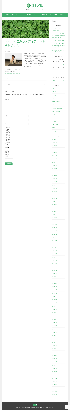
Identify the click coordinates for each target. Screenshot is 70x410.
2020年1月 (54, 289)
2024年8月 (54, 181)
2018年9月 (54, 342)
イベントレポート (56, 111)
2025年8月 (54, 158)
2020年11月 (54, 267)
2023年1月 (54, 211)
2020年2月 (54, 286)
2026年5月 (54, 139)
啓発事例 (54, 121)
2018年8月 (54, 345)
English (62, 14)
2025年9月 (54, 155)
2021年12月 (55, 234)
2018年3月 (54, 361)
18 (53, 74)
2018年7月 (54, 348)
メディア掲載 (11, 78)
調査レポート (55, 127)
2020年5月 (54, 276)
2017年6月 (54, 391)
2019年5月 (54, 316)
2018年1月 (54, 368)
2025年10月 (55, 152)
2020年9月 (54, 273)
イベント (54, 114)
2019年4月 (54, 319)
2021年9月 (54, 244)
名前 (6, 116)
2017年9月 (54, 381)
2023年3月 (54, 204)
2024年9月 (54, 178)
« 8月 (54, 80)
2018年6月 (54, 352)
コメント (7, 99)
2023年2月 (54, 208)
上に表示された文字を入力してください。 (7, 154)
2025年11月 (54, 149)
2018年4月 (54, 358)
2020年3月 (54, 283)
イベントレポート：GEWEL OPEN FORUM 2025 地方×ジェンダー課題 (58, 45)
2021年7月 (54, 250)
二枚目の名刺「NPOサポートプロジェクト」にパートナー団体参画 (14, 84)
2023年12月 (55, 198)
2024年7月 (54, 185)
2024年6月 (54, 188)
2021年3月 (54, 260)
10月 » (64, 80)
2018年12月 (55, 332)
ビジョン (22, 14)
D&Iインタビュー (56, 101)
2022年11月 (54, 214)
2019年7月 (54, 309)
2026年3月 (54, 142)
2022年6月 (54, 224)
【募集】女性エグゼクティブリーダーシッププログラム (36, 84)
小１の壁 (54, 95)
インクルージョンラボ (46, 14)
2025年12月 (55, 145)
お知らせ (54, 104)
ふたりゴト (54, 88)
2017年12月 (55, 371)
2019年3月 (54, 322)
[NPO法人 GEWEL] (35, 7)
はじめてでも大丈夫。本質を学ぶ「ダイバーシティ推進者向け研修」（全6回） (58, 35)
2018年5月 (54, 355)
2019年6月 (54, 312)
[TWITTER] (36, 405)
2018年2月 (54, 365)
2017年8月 (54, 384)
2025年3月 (54, 165)
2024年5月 (54, 191)
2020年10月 (55, 270)
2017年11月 (54, 375)
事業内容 (29, 14)
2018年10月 (55, 339)
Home (7, 14)
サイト (6, 124)
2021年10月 (55, 240)
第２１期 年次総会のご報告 (58, 40)
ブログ (53, 98)
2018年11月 (54, 335)
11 (53, 71)
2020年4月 (54, 280)
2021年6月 (54, 253)
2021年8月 (54, 247)
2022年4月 (54, 227)
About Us (14, 14)
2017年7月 (54, 388)
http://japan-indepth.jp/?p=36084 (12, 73)
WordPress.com (49, 407)
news (55, 14)
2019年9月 (54, 302)
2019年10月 (55, 299)
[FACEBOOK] (34, 405)
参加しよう (36, 14)
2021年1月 (54, 263)
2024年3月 (54, 195)
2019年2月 (54, 325)
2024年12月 (55, 168)
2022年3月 (54, 230)
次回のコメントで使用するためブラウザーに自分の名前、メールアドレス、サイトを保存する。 (8, 136)
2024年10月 (55, 175)
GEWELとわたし (56, 91)
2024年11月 (54, 172)
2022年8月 (54, 221)
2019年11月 (54, 296)
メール (7, 120)
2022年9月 (54, 217)
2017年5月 (54, 394)
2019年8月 (54, 306)
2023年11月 (54, 201)
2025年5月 (54, 162)
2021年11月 (54, 237)
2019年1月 (54, 329)
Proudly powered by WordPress (25, 407)
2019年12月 (55, 293)
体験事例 (54, 131)
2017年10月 (55, 378)
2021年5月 (54, 257)
